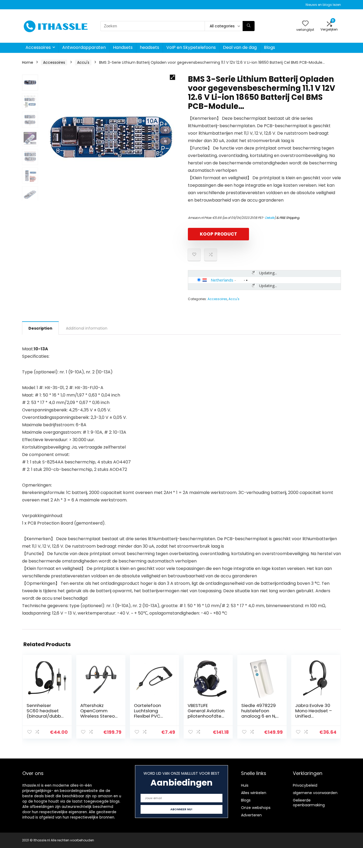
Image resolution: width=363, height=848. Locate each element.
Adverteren (251, 815)
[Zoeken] (249, 26)
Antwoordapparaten (84, 47)
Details (270, 217)
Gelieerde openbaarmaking (309, 803)
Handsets (123, 47)
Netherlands (222, 280)
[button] (172, 77)
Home (27, 62)
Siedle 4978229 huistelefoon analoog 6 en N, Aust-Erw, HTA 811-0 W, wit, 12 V (258, 716)
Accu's (83, 62)
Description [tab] (40, 328)
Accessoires (38, 47)
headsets (149, 47)
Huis (244, 785)
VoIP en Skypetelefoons (191, 47)
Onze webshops (256, 807)
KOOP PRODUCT (218, 234)
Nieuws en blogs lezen (323, 4)
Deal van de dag (240, 47)
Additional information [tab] (86, 328)
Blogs (269, 47)
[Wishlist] (305, 23)
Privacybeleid (305, 785)
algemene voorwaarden (315, 792)
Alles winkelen (253, 792)
